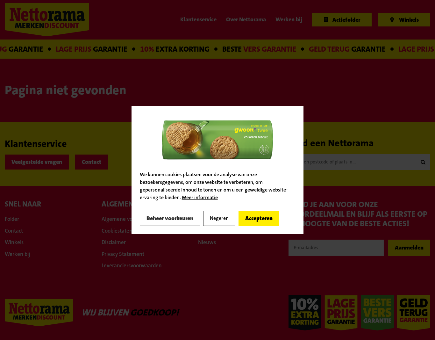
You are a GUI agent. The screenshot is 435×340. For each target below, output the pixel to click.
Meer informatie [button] (200, 197)
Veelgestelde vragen (36, 162)
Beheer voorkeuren (169, 218)
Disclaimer (114, 242)
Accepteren (259, 218)
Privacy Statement (123, 253)
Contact (91, 162)
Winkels (14, 242)
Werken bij (17, 253)
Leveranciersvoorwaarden (132, 265)
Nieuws (207, 242)
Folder (12, 218)
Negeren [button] (219, 218)
